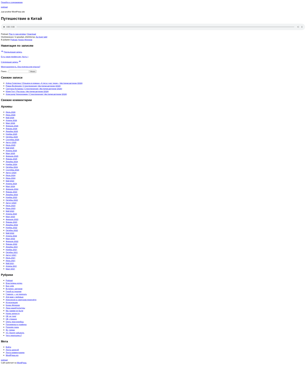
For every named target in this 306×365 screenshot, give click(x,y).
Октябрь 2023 (12, 200)
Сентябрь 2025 (12, 139)
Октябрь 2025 (12, 136)
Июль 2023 (10, 205)
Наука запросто (13, 313)
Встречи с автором (14, 288)
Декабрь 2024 (12, 161)
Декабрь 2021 (12, 246)
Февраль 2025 (12, 156)
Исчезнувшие (12, 302)
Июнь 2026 (10, 114)
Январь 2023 (11, 222)
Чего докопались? (14, 335)
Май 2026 (10, 117)
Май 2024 (10, 180)
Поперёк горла (12, 327)
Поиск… (4, 71)
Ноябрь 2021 (11, 249)
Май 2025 (10, 147)
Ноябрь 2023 (11, 197)
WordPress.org (12, 355)
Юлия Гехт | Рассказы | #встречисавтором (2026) (27, 91)
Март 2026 (10, 123)
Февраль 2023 (12, 219)
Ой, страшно (11, 319)
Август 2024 (11, 172)
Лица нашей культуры (15, 308)
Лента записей (12, 349)
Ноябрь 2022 (11, 227)
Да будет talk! (41, 37)
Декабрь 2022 (12, 224)
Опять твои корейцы (15, 321)
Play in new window (17, 34)
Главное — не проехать (16, 294)
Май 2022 (10, 233)
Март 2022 (10, 238)
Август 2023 (11, 202)
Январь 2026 (11, 128)
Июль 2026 (10, 112)
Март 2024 (10, 186)
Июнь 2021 (10, 260)
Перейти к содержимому (12, 2)
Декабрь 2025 (12, 131)
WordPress (21, 362)
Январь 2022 (11, 244)
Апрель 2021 (11, 266)
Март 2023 (10, 216)
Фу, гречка (10, 330)
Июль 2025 (10, 145)
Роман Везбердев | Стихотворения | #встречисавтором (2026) (33, 86)
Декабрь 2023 (12, 194)
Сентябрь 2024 (12, 169)
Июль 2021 (10, 257)
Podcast (13, 39)
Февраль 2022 (12, 241)
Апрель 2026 (11, 120)
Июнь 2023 (10, 208)
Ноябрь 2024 (11, 164)
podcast (4, 7)
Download (31, 34)
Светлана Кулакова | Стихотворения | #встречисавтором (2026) (34, 88)
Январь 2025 (11, 158)
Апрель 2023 (11, 213)
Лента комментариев (15, 352)
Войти (8, 347)
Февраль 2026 (12, 125)
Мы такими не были (14, 310)
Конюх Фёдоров (25, 39)
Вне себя (10, 286)
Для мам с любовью (14, 297)
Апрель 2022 (11, 235)
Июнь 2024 (10, 178)
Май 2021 (10, 263)
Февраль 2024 (12, 189)
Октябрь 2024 (12, 167)
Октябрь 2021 (12, 252)
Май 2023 (10, 211)
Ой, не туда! (11, 316)
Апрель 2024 (11, 183)
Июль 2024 (10, 175)
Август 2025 (11, 142)
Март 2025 (10, 153)
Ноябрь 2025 (11, 134)
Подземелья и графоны (16, 324)
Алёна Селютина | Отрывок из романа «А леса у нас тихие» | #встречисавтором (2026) (44, 83)
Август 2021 (11, 255)
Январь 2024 (11, 191)
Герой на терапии (13, 291)
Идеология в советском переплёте (21, 299)
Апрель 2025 (11, 150)
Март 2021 (10, 268)
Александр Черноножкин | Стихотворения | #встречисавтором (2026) (36, 94)
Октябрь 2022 (12, 230)
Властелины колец (14, 283)
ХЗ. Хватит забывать (15, 332)
